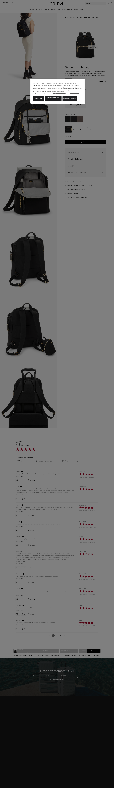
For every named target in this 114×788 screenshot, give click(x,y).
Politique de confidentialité (59, 93)
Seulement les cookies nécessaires (53, 98)
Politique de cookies (74, 93)
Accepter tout (38, 98)
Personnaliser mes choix (69, 98)
